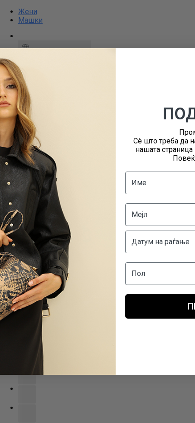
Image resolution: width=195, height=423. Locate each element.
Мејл (139, 214)
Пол (138, 273)
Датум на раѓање (161, 241)
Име (139, 182)
